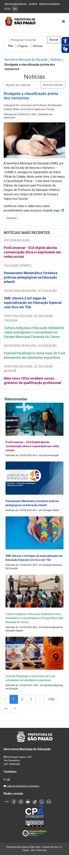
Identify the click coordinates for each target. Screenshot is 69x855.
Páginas (23, 46)
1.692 (51, 699)
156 (8, 779)
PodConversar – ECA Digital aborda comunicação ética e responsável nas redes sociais (32, 446)
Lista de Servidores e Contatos (23, 786)
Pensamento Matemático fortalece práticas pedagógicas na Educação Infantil (30, 277)
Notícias (38, 46)
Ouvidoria (33, 4)
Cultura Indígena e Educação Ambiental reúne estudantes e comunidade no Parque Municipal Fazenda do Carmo (34, 332)
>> (5, 708)
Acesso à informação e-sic (16, 4)
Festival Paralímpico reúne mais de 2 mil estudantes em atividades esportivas (34, 355)
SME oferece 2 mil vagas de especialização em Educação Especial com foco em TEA (33, 302)
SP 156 (7, 9)
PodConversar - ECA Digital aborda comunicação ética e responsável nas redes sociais (32, 252)
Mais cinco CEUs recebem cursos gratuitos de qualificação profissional (32, 380)
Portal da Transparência (49, 4)
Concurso (12, 218)
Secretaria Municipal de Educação (26, 59)
